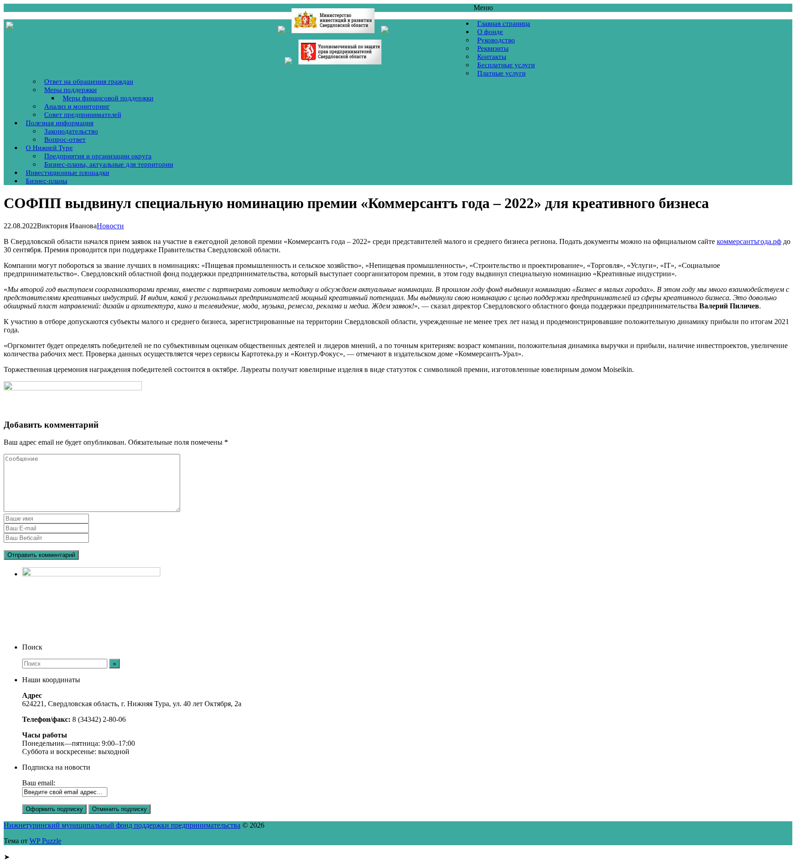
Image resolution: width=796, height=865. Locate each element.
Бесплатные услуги (506, 65)
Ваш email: (38, 783)
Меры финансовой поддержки (108, 98)
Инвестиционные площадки (67, 172)
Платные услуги (501, 73)
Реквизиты (493, 48)
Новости (110, 226)
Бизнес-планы (46, 181)
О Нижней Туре (49, 147)
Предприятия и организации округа (98, 156)
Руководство (496, 40)
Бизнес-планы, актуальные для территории (108, 164)
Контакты (491, 56)
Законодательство (71, 131)
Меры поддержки (70, 89)
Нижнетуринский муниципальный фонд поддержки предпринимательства (122, 825)
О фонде (490, 31)
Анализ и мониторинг (77, 106)
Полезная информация (60, 123)
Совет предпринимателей (82, 114)
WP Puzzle (45, 841)
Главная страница (503, 23)
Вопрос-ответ (65, 139)
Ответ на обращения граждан (88, 81)
